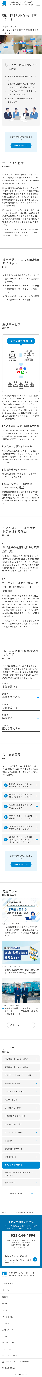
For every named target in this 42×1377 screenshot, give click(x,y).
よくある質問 (7, 1317)
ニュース (5, 1336)
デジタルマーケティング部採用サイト (18, 1362)
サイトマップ (7, 1349)
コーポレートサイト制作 (14, 1091)
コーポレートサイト (12, 1355)
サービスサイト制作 (13, 1108)
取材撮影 (8, 1140)
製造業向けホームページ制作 (16, 1067)
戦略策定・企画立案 (12, 1083)
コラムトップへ (15, 1025)
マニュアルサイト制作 (14, 1132)
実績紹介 (6, 1297)
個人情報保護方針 (11, 1368)
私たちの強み (7, 1283)
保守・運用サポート (12, 1157)
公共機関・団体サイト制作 (15, 1116)
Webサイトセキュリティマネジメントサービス (19, 1173)
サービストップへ (16, 1193)
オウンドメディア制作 (14, 1124)
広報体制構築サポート (14, 1149)
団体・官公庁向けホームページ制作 (19, 1075)
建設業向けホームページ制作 (16, 1059)
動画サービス (10, 1182)
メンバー (6, 1323)
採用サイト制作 (11, 1100)
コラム (5, 1310)
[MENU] (38, 3)
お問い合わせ (7, 1330)
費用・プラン (7, 1303)
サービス (6, 1290)
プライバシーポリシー (10, 1343)
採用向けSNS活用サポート (15, 1165)
